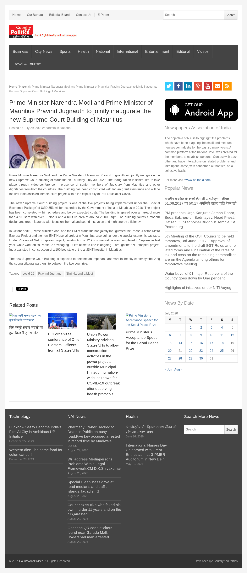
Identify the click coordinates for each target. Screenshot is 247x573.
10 (211, 335)
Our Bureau (35, 14)
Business (20, 51)
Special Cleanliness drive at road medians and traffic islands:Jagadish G (90, 486)
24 (211, 350)
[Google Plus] (198, 86)
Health (83, 51)
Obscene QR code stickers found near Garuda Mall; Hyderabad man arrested (90, 532)
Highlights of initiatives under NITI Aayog (198, 288)
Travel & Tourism (27, 64)
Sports (65, 51)
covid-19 (28, 273)
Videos (203, 51)
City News (43, 51)
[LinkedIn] (188, 86)
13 (170, 343)
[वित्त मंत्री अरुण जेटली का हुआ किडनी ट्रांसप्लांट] (26, 318)
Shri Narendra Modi (79, 273)
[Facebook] (178, 86)
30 (201, 358)
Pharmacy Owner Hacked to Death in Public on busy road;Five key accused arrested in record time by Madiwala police (94, 436)
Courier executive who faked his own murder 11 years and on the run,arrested (94, 509)
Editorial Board (59, 14)
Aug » (178, 369)
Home (16, 14)
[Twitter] (169, 86)
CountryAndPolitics (31, 561)
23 (201, 350)
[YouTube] (208, 86)
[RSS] (227, 86)
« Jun (168, 369)
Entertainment (157, 51)
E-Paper (103, 14)
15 (190, 343)
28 (180, 358)
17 (211, 343)
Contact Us (83, 14)
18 (222, 343)
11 (222, 335)
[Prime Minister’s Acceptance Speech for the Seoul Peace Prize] (143, 320)
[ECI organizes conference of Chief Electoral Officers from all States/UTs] (65, 321)
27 (170, 358)
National (103, 51)
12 (232, 335)
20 (170, 350)
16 (201, 343)
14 (180, 343)
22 (190, 350)
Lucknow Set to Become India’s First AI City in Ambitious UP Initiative (35, 431)
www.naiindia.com (198, 180)
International (127, 51)
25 (222, 350)
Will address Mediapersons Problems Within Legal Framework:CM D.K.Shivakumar (94, 464)
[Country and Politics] (43, 31)
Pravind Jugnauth (50, 273)
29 (190, 358)
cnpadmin (49, 128)
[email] (217, 86)
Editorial (183, 51)
